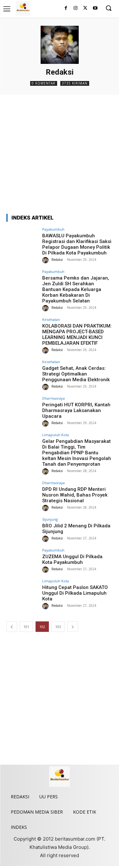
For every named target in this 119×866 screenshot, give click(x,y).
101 (26, 626)
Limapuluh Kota (55, 434)
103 (58, 626)
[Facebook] (66, 8)
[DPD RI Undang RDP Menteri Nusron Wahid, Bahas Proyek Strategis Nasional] (22, 493)
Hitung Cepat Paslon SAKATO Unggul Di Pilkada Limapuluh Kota (75, 593)
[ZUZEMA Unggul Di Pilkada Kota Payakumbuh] (22, 560)
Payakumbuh (53, 229)
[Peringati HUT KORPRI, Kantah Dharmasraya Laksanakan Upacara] (22, 408)
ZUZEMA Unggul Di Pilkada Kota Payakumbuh (72, 559)
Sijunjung (50, 519)
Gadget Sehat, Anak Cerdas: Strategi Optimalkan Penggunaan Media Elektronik (76, 373)
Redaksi (57, 259)
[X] (85, 8)
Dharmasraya (53, 398)
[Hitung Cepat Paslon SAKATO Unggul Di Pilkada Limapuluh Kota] (22, 591)
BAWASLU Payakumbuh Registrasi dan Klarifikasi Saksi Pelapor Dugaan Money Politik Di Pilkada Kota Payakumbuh (76, 244)
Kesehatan (51, 319)
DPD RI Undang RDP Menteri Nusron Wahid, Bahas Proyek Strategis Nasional (75, 495)
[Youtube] (95, 8)
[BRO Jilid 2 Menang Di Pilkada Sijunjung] (22, 529)
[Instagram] (76, 8)
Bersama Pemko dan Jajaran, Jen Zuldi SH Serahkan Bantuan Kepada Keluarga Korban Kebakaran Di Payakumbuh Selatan (75, 289)
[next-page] (72, 626)
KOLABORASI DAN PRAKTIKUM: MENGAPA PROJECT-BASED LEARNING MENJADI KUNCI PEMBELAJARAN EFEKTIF (77, 334)
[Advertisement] (59, 154)
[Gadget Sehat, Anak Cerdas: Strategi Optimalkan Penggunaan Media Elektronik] (22, 372)
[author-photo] (46, 260)
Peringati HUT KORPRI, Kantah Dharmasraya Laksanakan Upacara (76, 410)
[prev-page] (11, 626)
